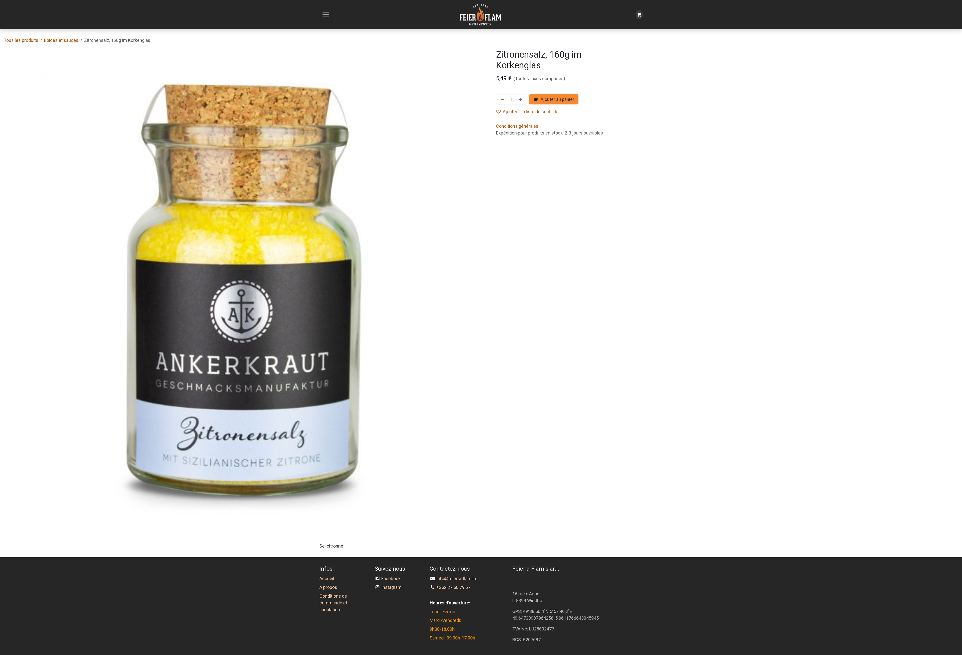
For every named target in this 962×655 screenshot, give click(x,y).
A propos (328, 587)
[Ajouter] (521, 99)
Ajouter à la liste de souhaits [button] (531, 111)
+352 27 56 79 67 (453, 587)
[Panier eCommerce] (639, 14)
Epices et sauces (61, 40)
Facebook (392, 578)
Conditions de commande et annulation (333, 602)
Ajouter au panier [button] (557, 99)
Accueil (326, 578)
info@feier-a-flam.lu (456, 578)
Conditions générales (517, 126)
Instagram (391, 587)
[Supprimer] (501, 99)
